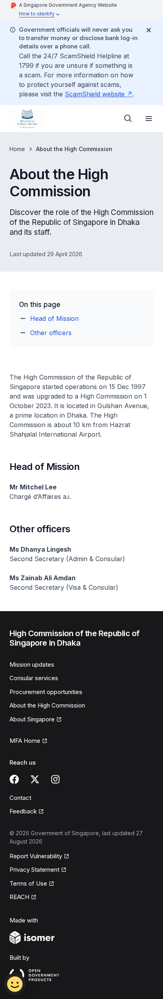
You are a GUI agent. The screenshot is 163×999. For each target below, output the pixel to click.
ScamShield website (99, 94)
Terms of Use (31, 884)
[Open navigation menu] (148, 118)
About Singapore (34, 719)
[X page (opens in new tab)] (35, 779)
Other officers (51, 333)
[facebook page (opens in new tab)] (14, 779)
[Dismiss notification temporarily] (148, 30)
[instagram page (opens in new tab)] (55, 779)
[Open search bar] (128, 118)
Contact (20, 798)
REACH (22, 897)
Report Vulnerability (35, 856)
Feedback (26, 811)
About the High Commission (47, 705)
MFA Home (28, 741)
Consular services (33, 678)
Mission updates (31, 664)
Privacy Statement (34, 870)
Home (17, 149)
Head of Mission (54, 318)
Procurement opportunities (45, 692)
